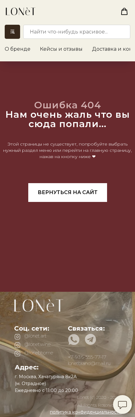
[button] (124, 11)
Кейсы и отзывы (61, 49)
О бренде (17, 49)
